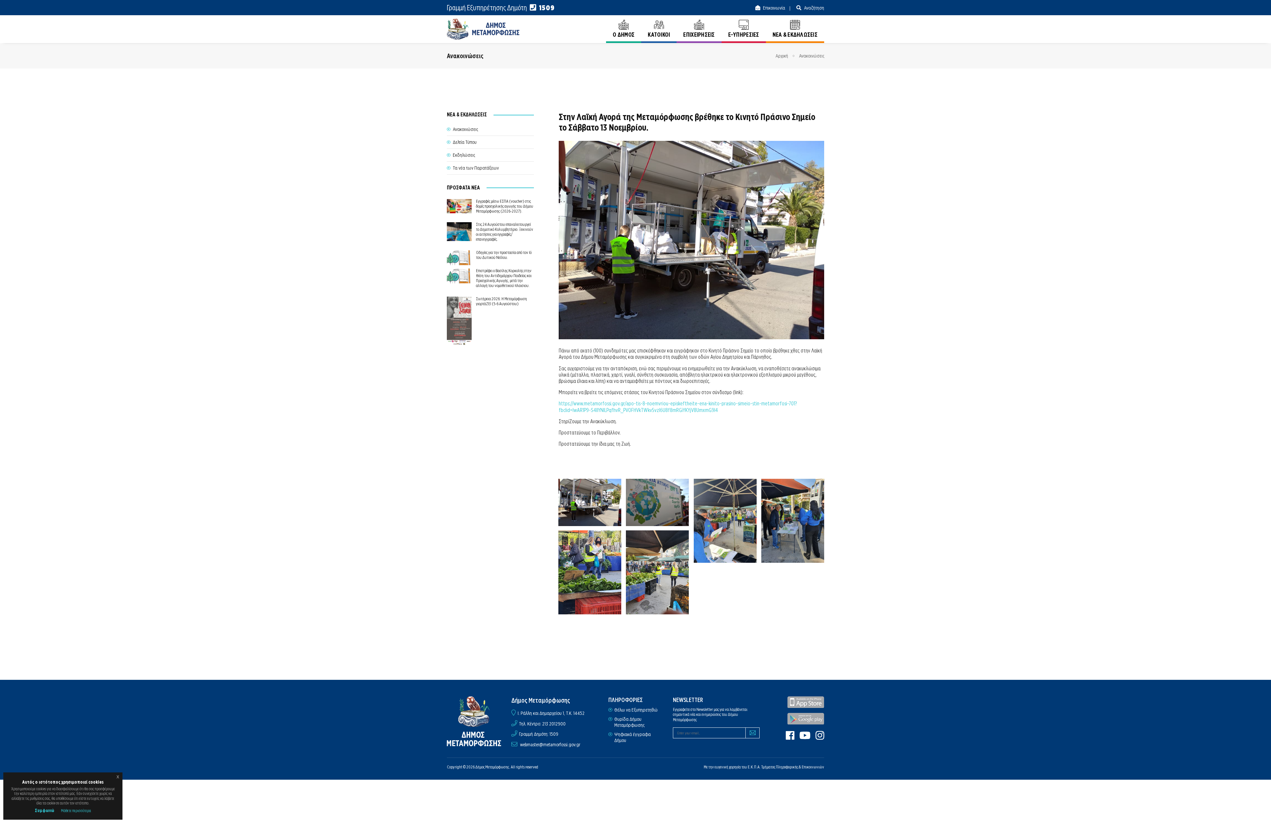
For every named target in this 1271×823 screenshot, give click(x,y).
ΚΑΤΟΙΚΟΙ (659, 34)
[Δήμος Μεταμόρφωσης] (483, 29)
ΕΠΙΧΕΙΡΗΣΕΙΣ (699, 34)
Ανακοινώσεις (811, 56)
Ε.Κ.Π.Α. (754, 766)
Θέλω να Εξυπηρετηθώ (636, 710)
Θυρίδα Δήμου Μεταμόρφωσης (629, 722)
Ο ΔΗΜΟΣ (624, 34)
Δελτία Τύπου (465, 142)
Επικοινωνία (773, 8)
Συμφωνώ (44, 810)
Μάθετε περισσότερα (76, 810)
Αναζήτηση (813, 8)
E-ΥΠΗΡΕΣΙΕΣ (743, 34)
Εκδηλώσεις (464, 155)
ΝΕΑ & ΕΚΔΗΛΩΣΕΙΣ (795, 34)
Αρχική (782, 56)
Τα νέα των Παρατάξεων (476, 168)
